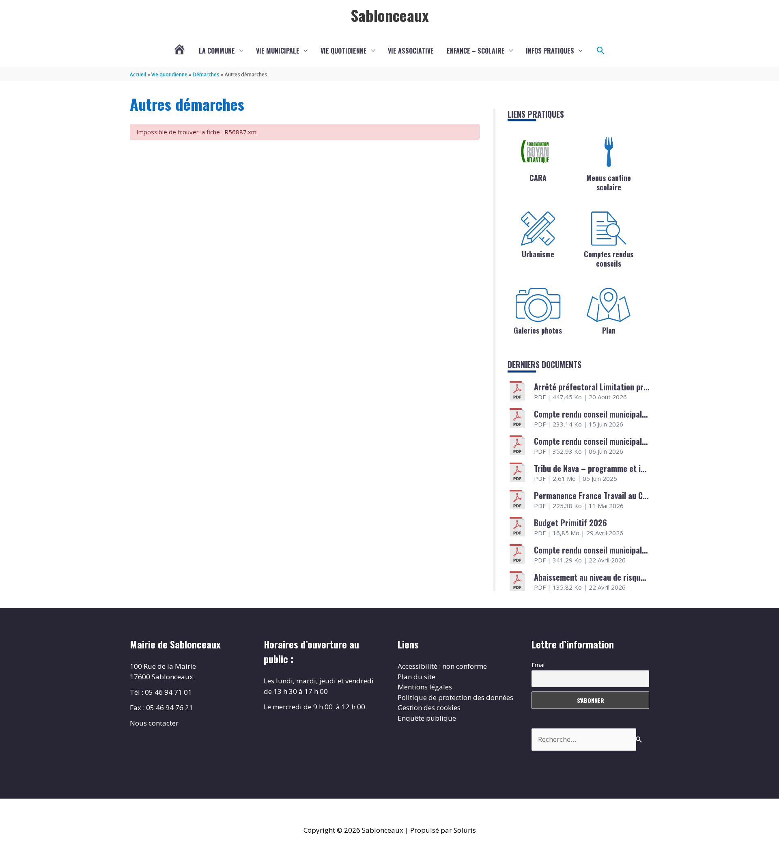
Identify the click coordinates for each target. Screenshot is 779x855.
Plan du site (416, 676)
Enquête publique (427, 718)
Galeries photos (538, 330)
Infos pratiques (550, 51)
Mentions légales (425, 686)
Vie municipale (277, 51)
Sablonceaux (390, 15)
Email (539, 665)
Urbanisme (538, 254)
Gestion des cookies (429, 707)
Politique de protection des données (455, 697)
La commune (217, 51)
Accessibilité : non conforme (442, 666)
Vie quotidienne (344, 51)
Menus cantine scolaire (608, 182)
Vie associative (411, 51)
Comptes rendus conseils (608, 259)
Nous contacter (154, 723)
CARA (538, 177)
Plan (608, 330)
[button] (601, 50)
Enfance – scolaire (476, 51)
